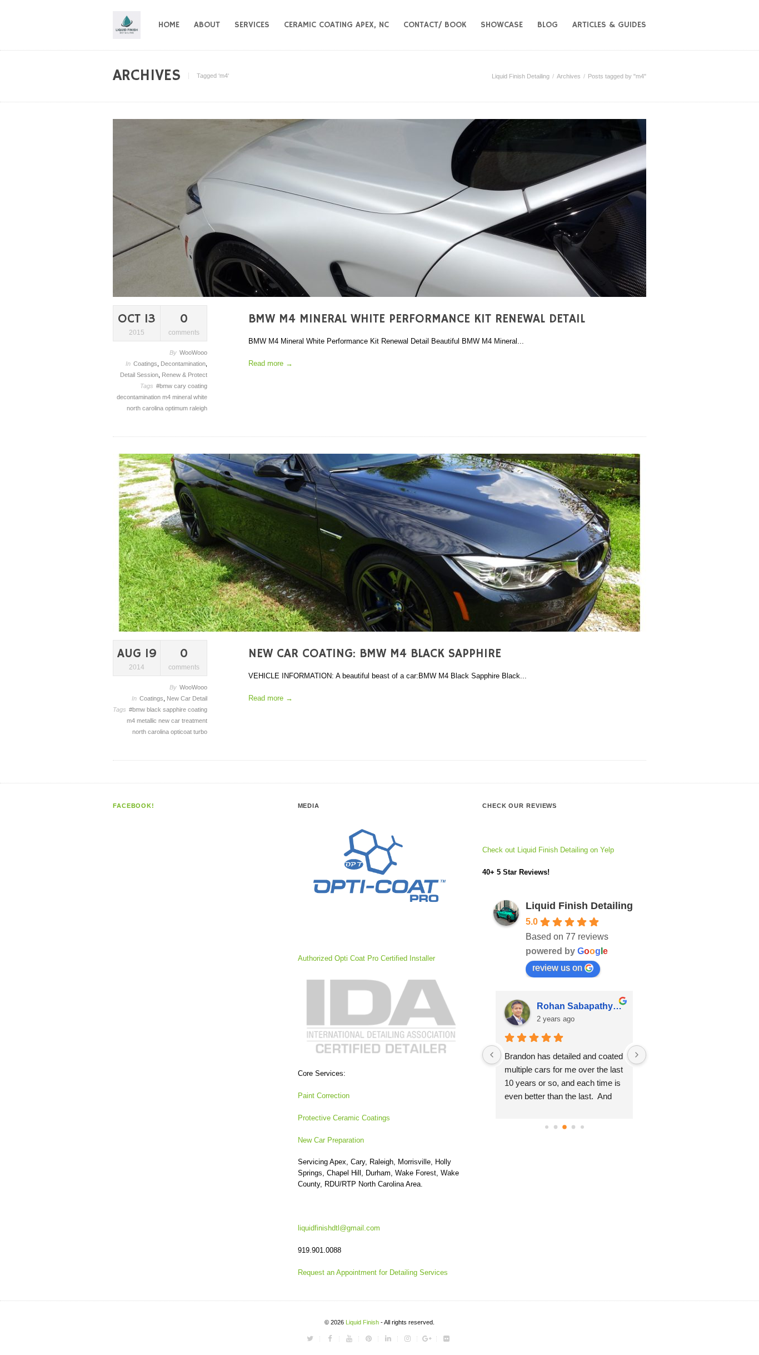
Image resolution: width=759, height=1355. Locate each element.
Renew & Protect (184, 374)
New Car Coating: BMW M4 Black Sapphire (374, 654)
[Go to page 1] (555, 1127)
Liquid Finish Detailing (521, 76)
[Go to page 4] (582, 1127)
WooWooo (193, 352)
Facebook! (133, 805)
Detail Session (139, 374)
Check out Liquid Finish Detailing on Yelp (548, 850)
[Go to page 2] (564, 1127)
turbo (200, 731)
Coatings (145, 363)
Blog (547, 24)
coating (197, 386)
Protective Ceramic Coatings (344, 1118)
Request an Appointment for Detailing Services (374, 1272)
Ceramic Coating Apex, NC (336, 24)
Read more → (270, 363)
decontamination (139, 397)
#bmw (165, 386)
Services (251, 24)
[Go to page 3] (573, 1127)
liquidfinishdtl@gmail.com (339, 1228)
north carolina (146, 408)
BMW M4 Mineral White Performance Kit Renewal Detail (416, 319)
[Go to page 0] (546, 1127)
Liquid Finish (363, 1322)
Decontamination (183, 363)
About (207, 24)
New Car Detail (187, 698)
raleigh (198, 408)
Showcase (502, 24)
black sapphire (167, 709)
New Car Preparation (331, 1140)
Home (168, 24)
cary (181, 386)
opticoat (182, 731)
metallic (147, 720)
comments (183, 323)
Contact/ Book (434, 24)
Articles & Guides (609, 24)
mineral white (189, 397)
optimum (177, 408)
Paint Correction (323, 1095)
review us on (557, 967)
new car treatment (182, 720)
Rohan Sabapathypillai (580, 1006)
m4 (167, 397)
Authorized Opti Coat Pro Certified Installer (366, 958)
